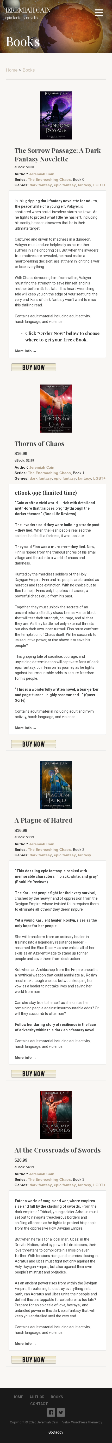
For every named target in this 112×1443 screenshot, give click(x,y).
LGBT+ (99, 185)
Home (11, 70)
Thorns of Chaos (39, 443)
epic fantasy (65, 185)
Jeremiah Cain (28, 9)
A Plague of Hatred (43, 820)
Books (29, 70)
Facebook (51, 1412)
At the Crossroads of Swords (58, 1149)
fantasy (84, 185)
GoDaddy (55, 1432)
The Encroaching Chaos (49, 179)
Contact (39, 1404)
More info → (25, 351)
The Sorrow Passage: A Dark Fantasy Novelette (58, 154)
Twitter (61, 1412)
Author (37, 1397)
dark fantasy (41, 185)
